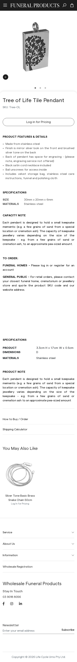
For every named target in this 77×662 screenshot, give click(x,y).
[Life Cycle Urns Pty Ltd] (34, 4)
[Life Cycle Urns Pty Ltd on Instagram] (11, 604)
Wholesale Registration (18, 566)
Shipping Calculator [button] (15, 429)
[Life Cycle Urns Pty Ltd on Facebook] (3, 604)
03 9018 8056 (12, 596)
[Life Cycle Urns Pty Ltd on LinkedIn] (20, 604)
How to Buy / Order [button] (15, 419)
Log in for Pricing (38, 122)
